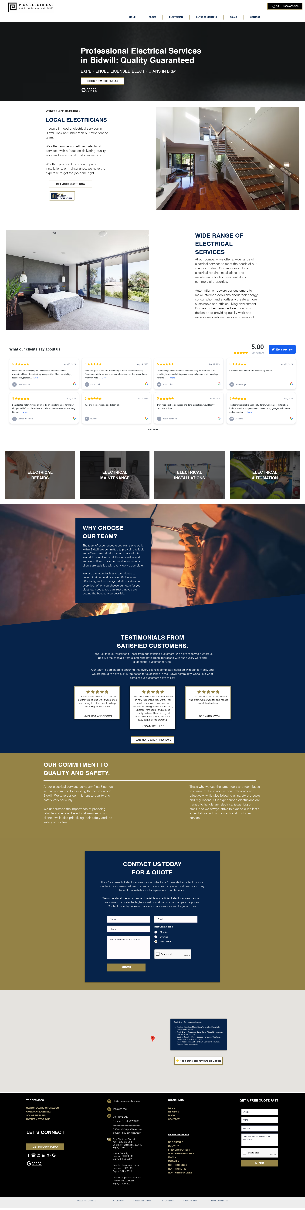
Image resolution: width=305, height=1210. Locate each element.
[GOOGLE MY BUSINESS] (33, 1155)
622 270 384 (125, 1141)
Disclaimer (169, 1201)
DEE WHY (173, 1146)
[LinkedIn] (44, 1155)
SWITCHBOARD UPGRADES (42, 1107)
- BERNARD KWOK (209, 716)
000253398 (128, 1180)
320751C (138, 1144)
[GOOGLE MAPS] (49, 1155)
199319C (127, 1168)
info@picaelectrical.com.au (126, 1101)
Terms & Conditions (219, 1201)
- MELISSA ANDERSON (98, 716)
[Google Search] (54, 1155)
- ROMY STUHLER (153, 726)
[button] (176, 17)
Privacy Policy (191, 1201)
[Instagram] (39, 1155)
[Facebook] (28, 1155)
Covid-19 (120, 1201)
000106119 (127, 1156)
